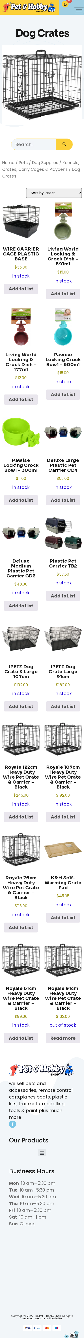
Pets (23, 162)
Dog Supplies (45, 162)
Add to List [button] (21, 289)
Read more (62, 1038)
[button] (42, 1152)
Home (8, 162)
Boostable (55, 1318)
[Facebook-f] (12, 1124)
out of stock (63, 1007)
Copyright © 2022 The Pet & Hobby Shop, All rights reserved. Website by (42, 1317)
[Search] (64, 144)
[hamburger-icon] (79, 10)
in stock (21, 262)
